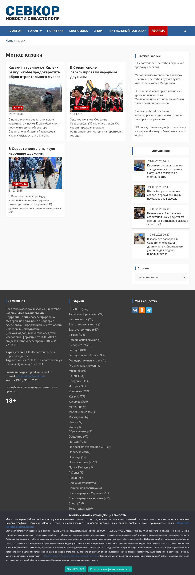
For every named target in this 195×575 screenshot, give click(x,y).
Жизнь (18, 107)
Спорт (99, 31)
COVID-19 (75, 309)
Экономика (78, 31)
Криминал (75, 391)
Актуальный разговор (127, 31)
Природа (74, 457)
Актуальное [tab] (161, 151)
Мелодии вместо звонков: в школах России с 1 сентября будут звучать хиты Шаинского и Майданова (158, 79)
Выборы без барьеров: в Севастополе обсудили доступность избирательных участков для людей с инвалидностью (165, 246)
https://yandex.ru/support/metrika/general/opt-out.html (71, 556)
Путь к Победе (79, 467)
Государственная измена (85, 360)
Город (33, 31)
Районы (74, 472)
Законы (74, 376)
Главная (15, 31)
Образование (77, 431)
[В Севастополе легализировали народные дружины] (96, 96)
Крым (72, 396)
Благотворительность (83, 324)
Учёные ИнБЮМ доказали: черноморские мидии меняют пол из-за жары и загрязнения (159, 115)
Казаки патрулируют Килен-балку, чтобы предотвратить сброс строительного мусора (35, 72)
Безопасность (78, 319)
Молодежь (76, 417)
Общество (75, 436)
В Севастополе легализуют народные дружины (33, 151)
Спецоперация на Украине (86, 498)
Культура (75, 401)
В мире (73, 334)
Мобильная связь (80, 412)
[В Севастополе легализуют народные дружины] (35, 173)
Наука (73, 427)
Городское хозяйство (83, 355)
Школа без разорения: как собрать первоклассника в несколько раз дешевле (164, 195)
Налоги (73, 422)
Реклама (158, 30)
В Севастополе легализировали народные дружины (93, 72)
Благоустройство (80, 329)
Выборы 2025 (77, 345)
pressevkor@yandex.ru (30, 376)
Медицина (75, 407)
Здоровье (75, 381)
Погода (74, 441)
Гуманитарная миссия (83, 365)
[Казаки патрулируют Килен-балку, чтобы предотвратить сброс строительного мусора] (35, 96)
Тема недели (77, 508)
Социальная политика (83, 488)
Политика (55, 31)
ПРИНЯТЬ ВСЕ (75, 569)
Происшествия (78, 462)
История (74, 386)
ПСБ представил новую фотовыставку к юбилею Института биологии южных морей (160, 131)
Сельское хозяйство (82, 483)
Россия (73, 477)
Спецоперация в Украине (85, 493)
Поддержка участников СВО (87, 447)
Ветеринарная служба (83, 340)
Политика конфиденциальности (110, 569)
